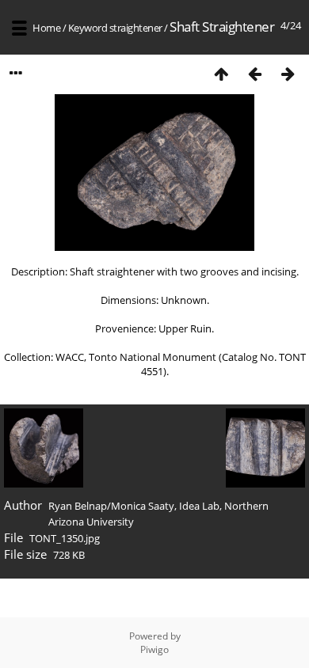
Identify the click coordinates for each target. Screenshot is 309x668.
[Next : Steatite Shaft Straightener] (287, 73)
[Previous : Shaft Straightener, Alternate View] (254, 73)
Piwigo (154, 649)
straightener (135, 28)
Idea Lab (199, 506)
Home (46, 28)
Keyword (88, 28)
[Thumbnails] (221, 73)
